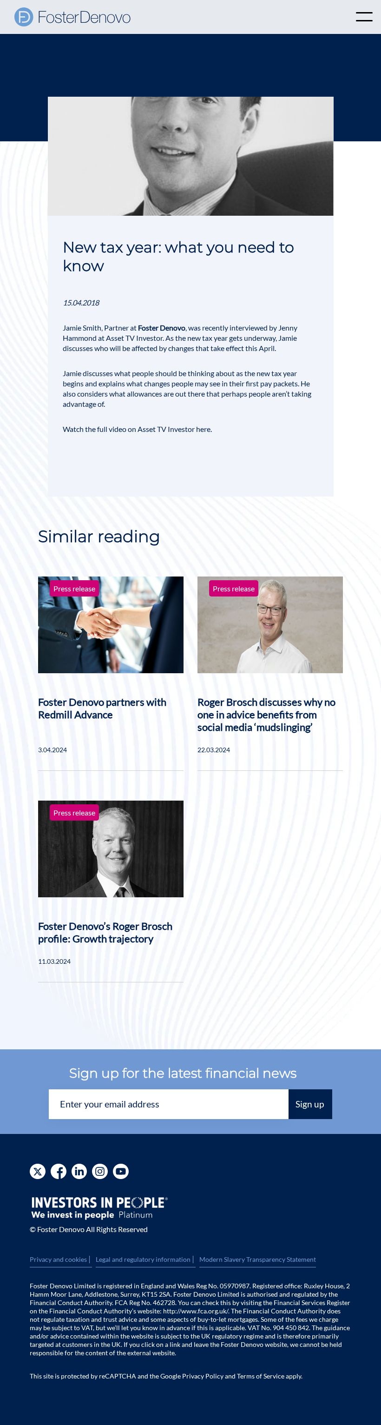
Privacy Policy (202, 1376)
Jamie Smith (82, 327)
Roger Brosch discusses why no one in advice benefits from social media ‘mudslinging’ (266, 714)
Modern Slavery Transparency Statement (257, 1259)
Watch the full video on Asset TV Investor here (136, 428)
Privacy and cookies (61, 1259)
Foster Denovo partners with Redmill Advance (102, 708)
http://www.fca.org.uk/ (195, 1311)
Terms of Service (260, 1376)
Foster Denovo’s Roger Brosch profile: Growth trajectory (105, 932)
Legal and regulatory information (146, 1259)
